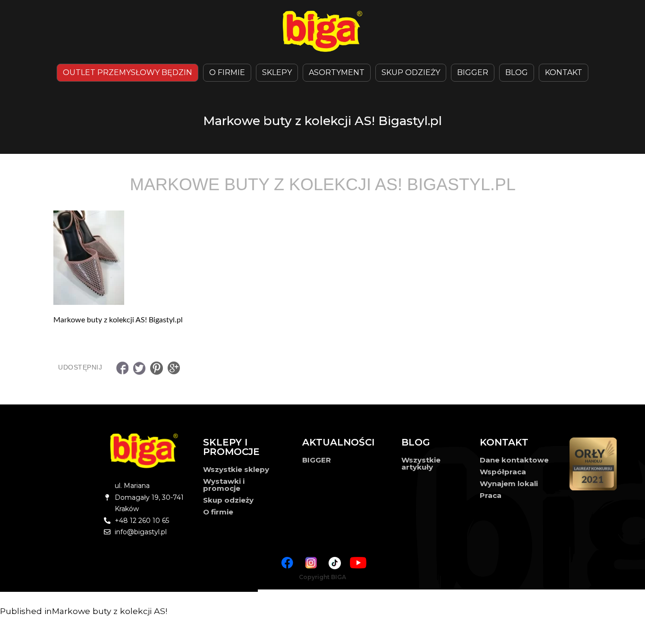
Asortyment (337, 72)
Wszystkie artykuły (421, 463)
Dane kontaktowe (514, 459)
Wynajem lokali (509, 483)
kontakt (563, 72)
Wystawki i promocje (224, 485)
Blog (516, 72)
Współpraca (503, 471)
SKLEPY (277, 72)
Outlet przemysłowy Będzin (127, 72)
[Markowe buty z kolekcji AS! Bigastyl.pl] (322, 257)
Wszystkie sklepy (236, 469)
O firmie (218, 511)
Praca (490, 495)
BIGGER (472, 72)
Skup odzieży (411, 72)
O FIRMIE (227, 72)
